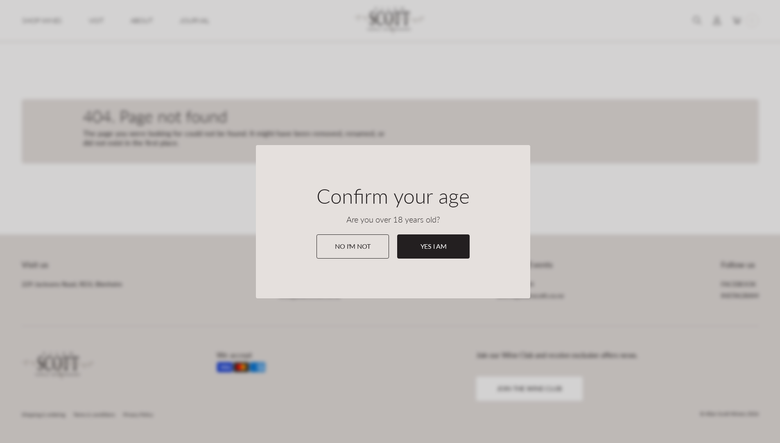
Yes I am (434, 246)
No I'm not (352, 246)
